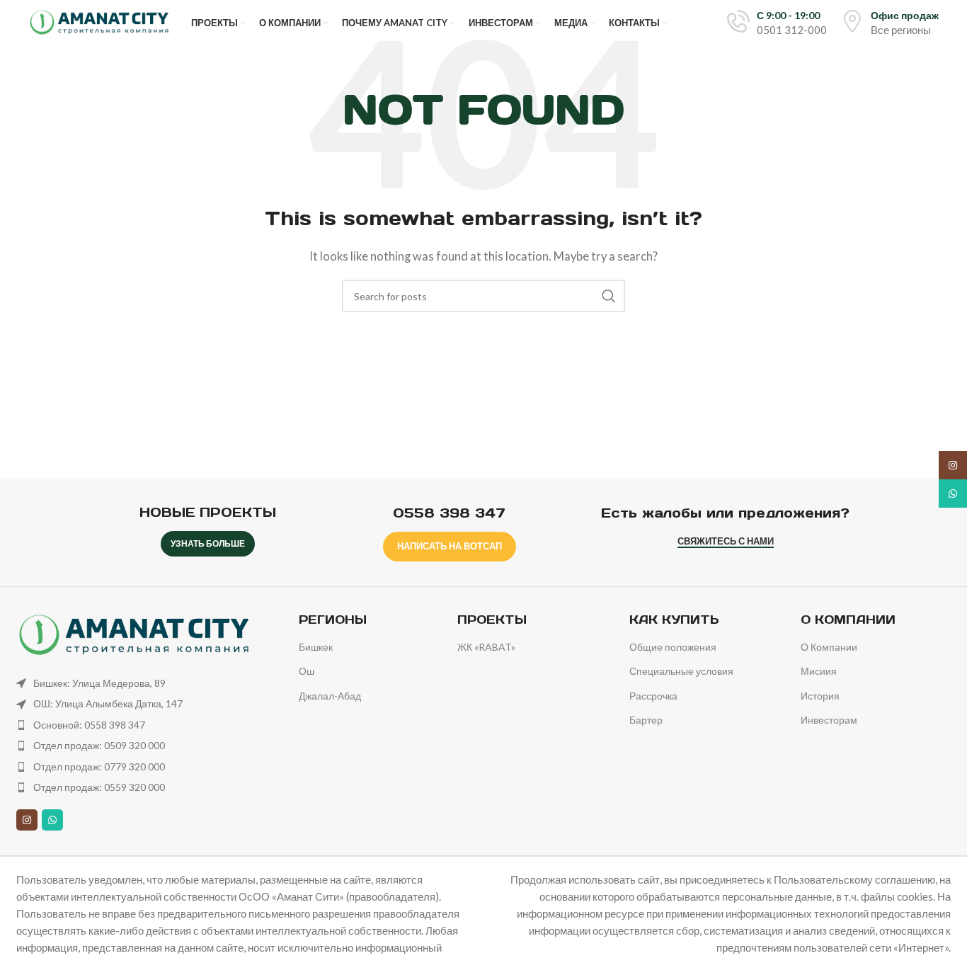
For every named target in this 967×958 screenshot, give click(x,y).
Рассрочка (653, 696)
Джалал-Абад (330, 696)
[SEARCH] (609, 296)
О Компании (829, 647)
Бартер (646, 720)
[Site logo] (99, 21)
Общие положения (672, 647)
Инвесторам (829, 720)
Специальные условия (681, 671)
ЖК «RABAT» (486, 647)
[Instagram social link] (27, 820)
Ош (306, 671)
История (820, 696)
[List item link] (146, 683)
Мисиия (819, 671)
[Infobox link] (777, 23)
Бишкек (316, 647)
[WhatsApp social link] (52, 820)
